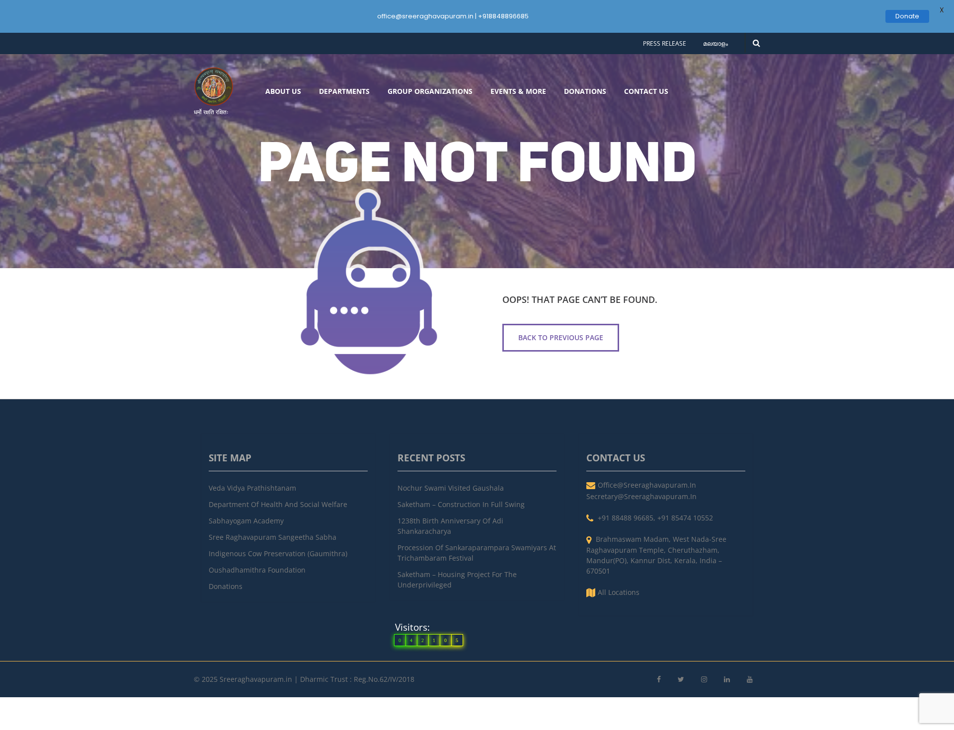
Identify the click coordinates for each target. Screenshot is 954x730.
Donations (585, 91)
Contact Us (646, 91)
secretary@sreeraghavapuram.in (641, 496)
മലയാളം (715, 43)
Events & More (518, 91)
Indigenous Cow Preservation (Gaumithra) (278, 553)
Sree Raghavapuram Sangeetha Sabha (272, 537)
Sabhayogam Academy (246, 520)
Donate (907, 16)
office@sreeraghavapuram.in (647, 485)
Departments (344, 91)
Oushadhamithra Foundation (257, 570)
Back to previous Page (560, 337)
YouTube (750, 679)
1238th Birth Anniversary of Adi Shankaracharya (450, 526)
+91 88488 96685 (625, 517)
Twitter (681, 679)
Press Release (664, 43)
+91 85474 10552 (685, 517)
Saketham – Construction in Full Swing (461, 504)
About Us (283, 91)
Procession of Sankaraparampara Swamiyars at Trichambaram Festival (477, 553)
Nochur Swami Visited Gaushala (451, 488)
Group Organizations (430, 91)
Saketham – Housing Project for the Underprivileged (457, 579)
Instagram (704, 679)
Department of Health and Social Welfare (278, 504)
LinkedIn (727, 679)
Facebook (659, 679)
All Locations (618, 592)
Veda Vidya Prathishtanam (252, 488)
